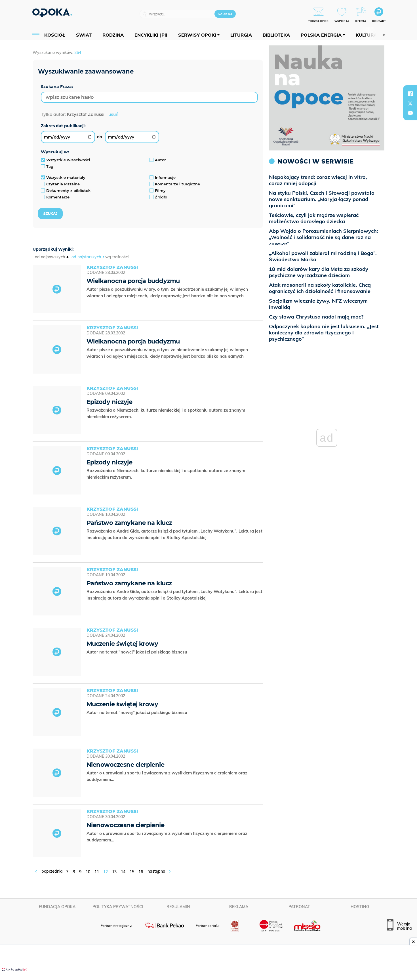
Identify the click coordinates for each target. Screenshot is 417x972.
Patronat (299, 906)
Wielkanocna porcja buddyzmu (133, 280)
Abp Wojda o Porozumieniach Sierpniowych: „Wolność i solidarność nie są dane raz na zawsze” (323, 237)
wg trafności (117, 256)
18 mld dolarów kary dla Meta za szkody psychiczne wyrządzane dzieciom (318, 272)
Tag (49, 166)
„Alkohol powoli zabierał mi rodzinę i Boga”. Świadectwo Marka (323, 256)
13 (114, 871)
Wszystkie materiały (65, 177)
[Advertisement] (208, 959)
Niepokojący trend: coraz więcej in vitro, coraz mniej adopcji (318, 180)
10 (88, 871)
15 (132, 871)
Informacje (165, 177)
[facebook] (410, 93)
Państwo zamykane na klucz (129, 522)
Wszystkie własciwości (68, 160)
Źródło (161, 197)
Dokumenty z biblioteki (69, 190)
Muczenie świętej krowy (122, 643)
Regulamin (178, 906)
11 (96, 871)
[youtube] (410, 113)
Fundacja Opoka (57, 906)
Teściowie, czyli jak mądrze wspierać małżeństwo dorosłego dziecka (314, 218)
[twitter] (410, 103)
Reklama (238, 906)
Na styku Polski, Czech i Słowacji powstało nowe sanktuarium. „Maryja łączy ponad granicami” (321, 199)
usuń (113, 114)
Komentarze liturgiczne (177, 184)
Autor (160, 160)
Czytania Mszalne (63, 184)
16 (140, 871)
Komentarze (58, 197)
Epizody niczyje (109, 401)
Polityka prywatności (117, 906)
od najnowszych (50, 256)
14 (123, 871)
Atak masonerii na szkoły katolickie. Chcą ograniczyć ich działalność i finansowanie (320, 288)
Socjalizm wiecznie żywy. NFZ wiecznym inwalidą (318, 304)
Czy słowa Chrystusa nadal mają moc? (316, 316)
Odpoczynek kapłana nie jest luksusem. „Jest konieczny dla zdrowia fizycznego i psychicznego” (324, 332)
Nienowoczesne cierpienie (125, 764)
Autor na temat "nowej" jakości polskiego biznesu (137, 652)
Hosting (360, 906)
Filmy (160, 190)
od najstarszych (86, 256)
